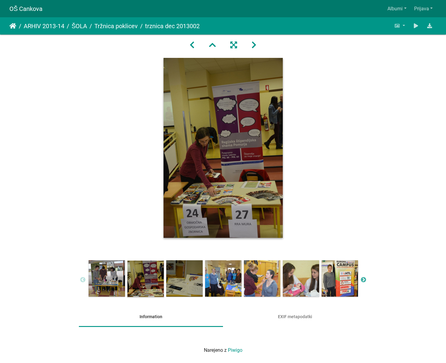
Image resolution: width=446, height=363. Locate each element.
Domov (12, 26)
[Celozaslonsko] (233, 45)
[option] (106, 278)
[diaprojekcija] (416, 26)
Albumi (395, 9)
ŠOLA (79, 26)
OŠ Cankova (25, 8)
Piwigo (235, 350)
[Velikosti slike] (399, 26)
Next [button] (363, 280)
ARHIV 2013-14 (44, 26)
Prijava (421, 9)
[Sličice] (212, 45)
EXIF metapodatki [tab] (295, 316)
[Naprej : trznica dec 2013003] (254, 45)
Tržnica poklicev (116, 26)
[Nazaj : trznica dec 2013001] (192, 45)
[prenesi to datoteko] (430, 26)
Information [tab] (151, 316)
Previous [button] (83, 280)
